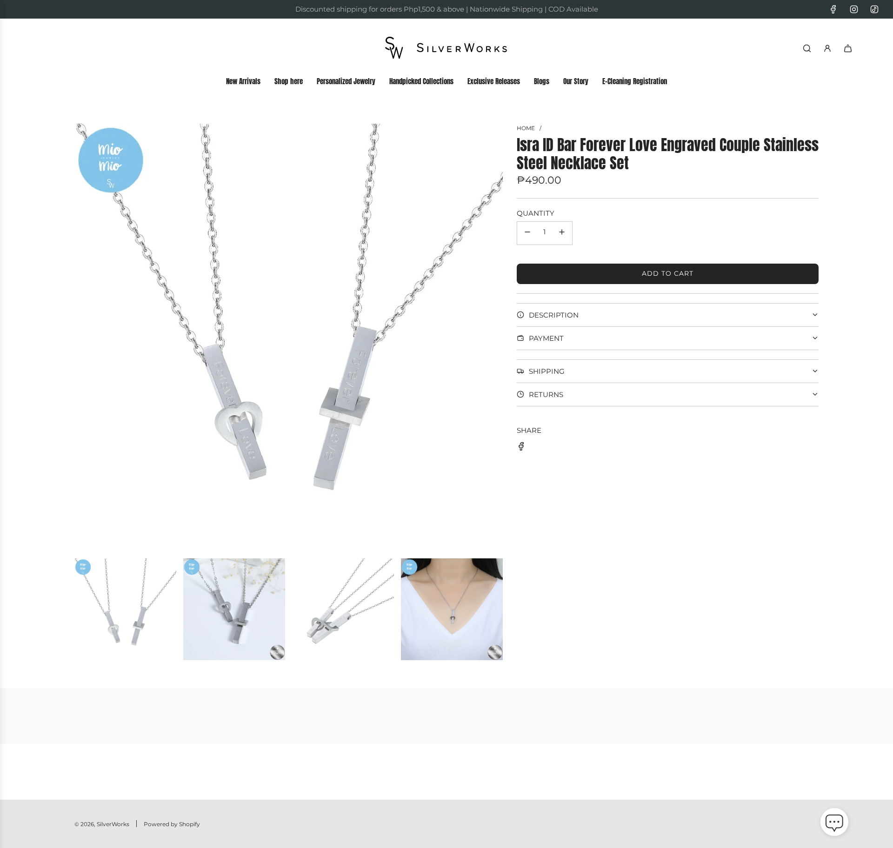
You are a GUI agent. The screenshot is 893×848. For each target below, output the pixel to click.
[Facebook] (833, 9)
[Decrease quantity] (527, 233)
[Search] (807, 48)
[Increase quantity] (562, 233)
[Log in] (827, 48)
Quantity (535, 213)
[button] (834, 824)
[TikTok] (874, 9)
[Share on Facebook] (521, 448)
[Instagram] (854, 9)
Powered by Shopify (172, 824)
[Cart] (848, 48)
